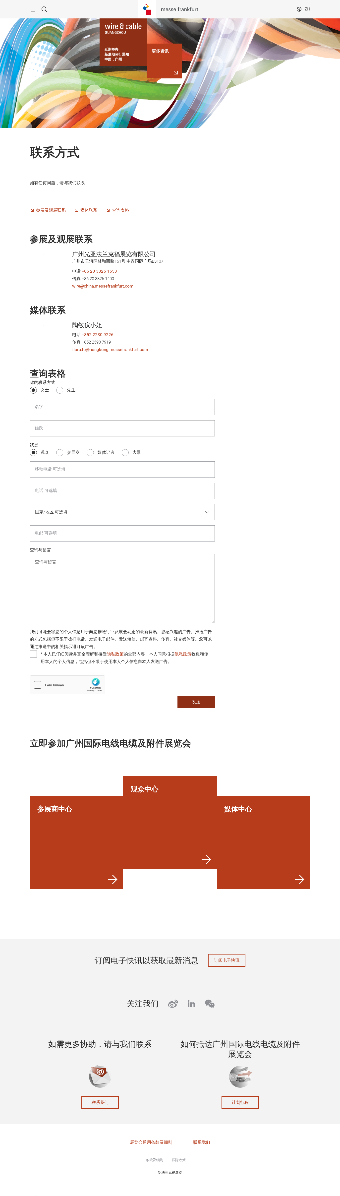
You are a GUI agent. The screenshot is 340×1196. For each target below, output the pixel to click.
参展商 (73, 452)
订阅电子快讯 (226, 960)
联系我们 (100, 1102)
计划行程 (240, 1102)
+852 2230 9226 (97, 334)
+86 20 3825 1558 (99, 271)
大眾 (136, 452)
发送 (196, 702)
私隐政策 (179, 1160)
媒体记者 (106, 452)
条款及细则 (154, 1160)
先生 (71, 390)
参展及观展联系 (51, 210)
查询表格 (120, 210)
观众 (45, 452)
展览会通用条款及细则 (151, 1142)
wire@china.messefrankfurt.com (102, 286)
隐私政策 (115, 654)
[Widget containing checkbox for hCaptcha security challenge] (67, 684)
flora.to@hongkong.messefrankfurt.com (110, 349)
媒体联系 (88, 210)
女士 (45, 390)
